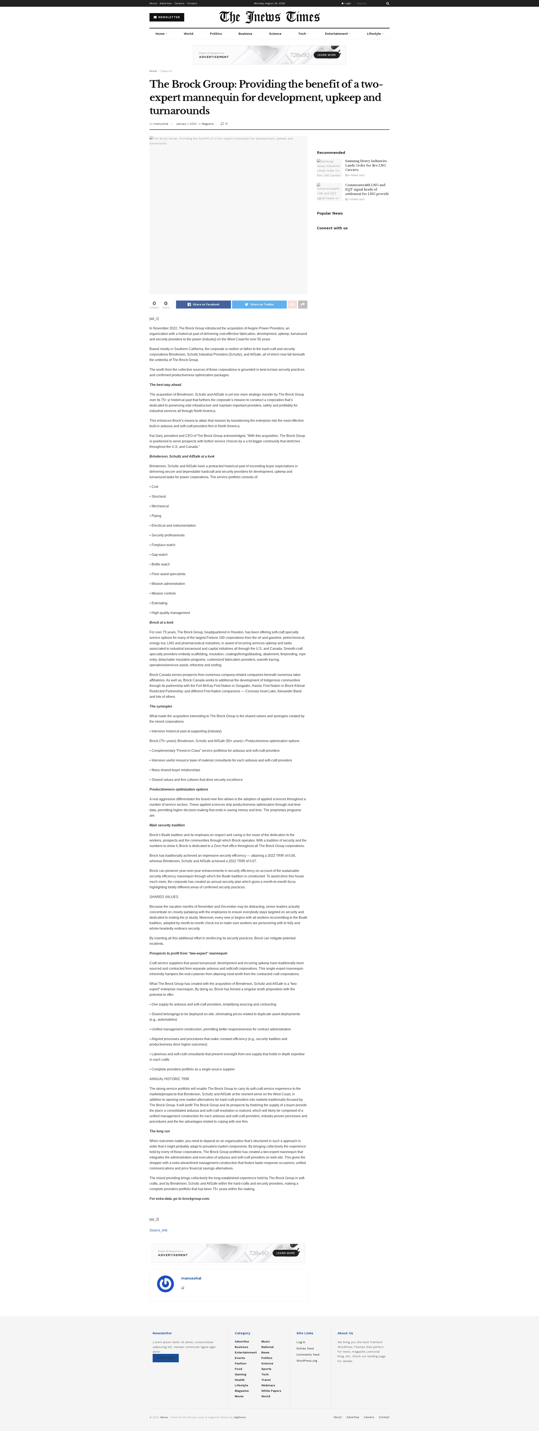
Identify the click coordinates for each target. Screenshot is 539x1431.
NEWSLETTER (168, 17)
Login (347, 3)
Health (240, 1379)
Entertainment (336, 34)
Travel (266, 1379)
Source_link (158, 1230)
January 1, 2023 (186, 123)
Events (240, 1358)
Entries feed (305, 1348)
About (153, 3)
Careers (179, 3)
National (267, 1347)
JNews (164, 1417)
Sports (266, 1369)
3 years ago (356, 199)
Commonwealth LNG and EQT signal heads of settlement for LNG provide (367, 189)
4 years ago (356, 175)
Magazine (166, 71)
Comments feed (307, 1354)
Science (275, 34)
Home (160, 34)
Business (245, 34)
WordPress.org (306, 1360)
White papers (271, 1390)
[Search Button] (387, 3)
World (188, 34)
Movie (239, 1396)
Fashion (240, 1363)
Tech (302, 34)
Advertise (166, 3)
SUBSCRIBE (166, 1358)
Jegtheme (239, 1417)
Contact (192, 3)
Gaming (240, 1374)
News (265, 1352)
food (238, 1369)
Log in (300, 1342)
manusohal (160, 123)
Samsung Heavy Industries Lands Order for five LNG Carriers (366, 165)
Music (265, 1341)
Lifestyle (374, 34)
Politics (216, 34)
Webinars (268, 1385)
